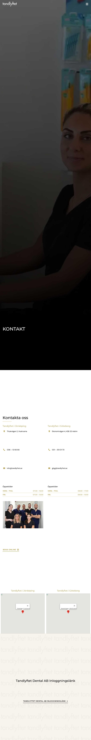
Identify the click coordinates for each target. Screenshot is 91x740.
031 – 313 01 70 (58, 450)
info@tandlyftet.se (14, 468)
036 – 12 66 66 (13, 450)
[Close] (28, 606)
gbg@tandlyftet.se (59, 468)
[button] (23, 612)
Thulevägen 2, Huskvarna (17, 431)
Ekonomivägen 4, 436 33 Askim (64, 431)
